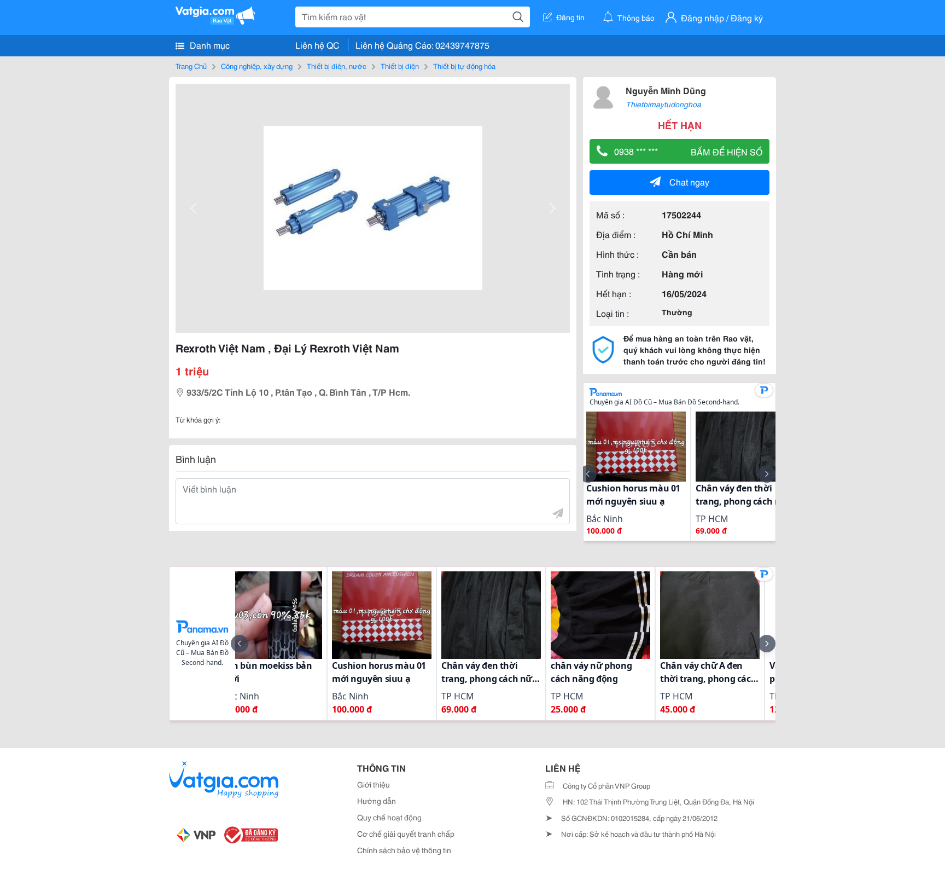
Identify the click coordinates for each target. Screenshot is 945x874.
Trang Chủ (191, 66)
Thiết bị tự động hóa (464, 66)
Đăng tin (570, 16)
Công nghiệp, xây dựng (257, 66)
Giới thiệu (373, 784)
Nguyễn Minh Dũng (666, 90)
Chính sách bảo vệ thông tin (404, 849)
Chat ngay (689, 181)
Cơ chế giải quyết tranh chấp (405, 833)
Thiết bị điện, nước (336, 66)
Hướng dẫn (376, 800)
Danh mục (209, 44)
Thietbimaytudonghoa (663, 104)
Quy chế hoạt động (389, 817)
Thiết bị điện (400, 66)
